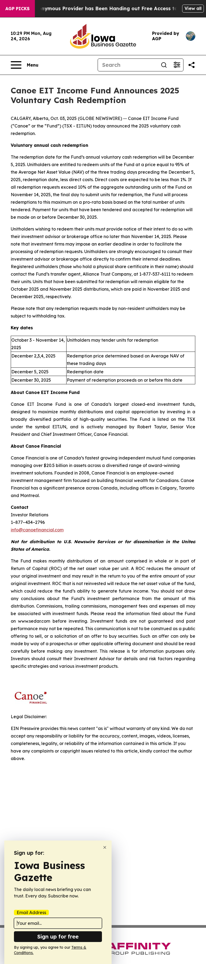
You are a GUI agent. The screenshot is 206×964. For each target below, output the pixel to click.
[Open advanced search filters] (176, 65)
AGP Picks (17, 8)
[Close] (104, 847)
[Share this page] (191, 65)
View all (193, 8)
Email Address (31, 912)
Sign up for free (58, 936)
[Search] (163, 65)
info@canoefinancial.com (37, 529)
